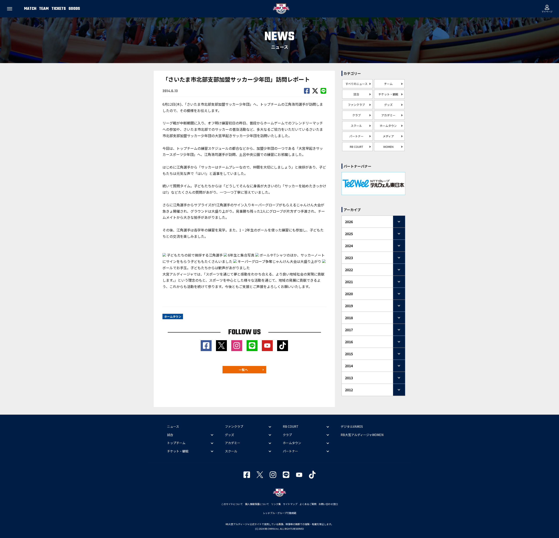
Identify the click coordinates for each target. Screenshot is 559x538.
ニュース (173, 426)
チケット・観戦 (388, 94)
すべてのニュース (356, 84)
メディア (388, 136)
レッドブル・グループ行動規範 (279, 513)
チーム (388, 84)
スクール (356, 126)
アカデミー (388, 115)
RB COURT (356, 147)
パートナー (356, 136)
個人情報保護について (257, 504)
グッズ (388, 105)
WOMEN (388, 147)
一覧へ (243, 369)
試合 (356, 94)
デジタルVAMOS (352, 426)
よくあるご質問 (308, 504)
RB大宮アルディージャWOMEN (362, 435)
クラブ (356, 115)
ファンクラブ (356, 105)
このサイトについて (232, 504)
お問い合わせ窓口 (328, 504)
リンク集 (276, 504)
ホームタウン (388, 126)
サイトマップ (290, 504)
